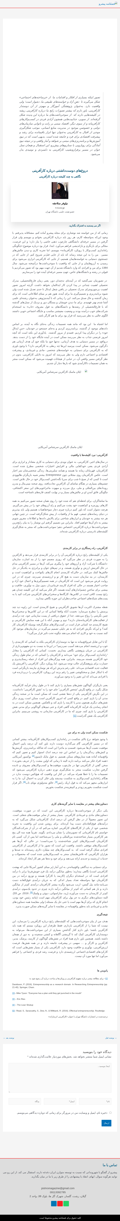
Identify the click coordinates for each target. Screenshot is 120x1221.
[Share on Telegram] (25, 226)
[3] (13, 999)
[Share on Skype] (32, 226)
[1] (74, 715)
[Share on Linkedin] (39, 226)
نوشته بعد (8, 1038)
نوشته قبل (111, 1038)
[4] (13, 1005)
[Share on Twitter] (45, 226)
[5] (13, 1011)
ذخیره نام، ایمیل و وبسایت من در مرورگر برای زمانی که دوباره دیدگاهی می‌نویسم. (62, 1112)
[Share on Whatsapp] (19, 226)
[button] (65, 4)
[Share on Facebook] (52, 226)
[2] (13, 993)
